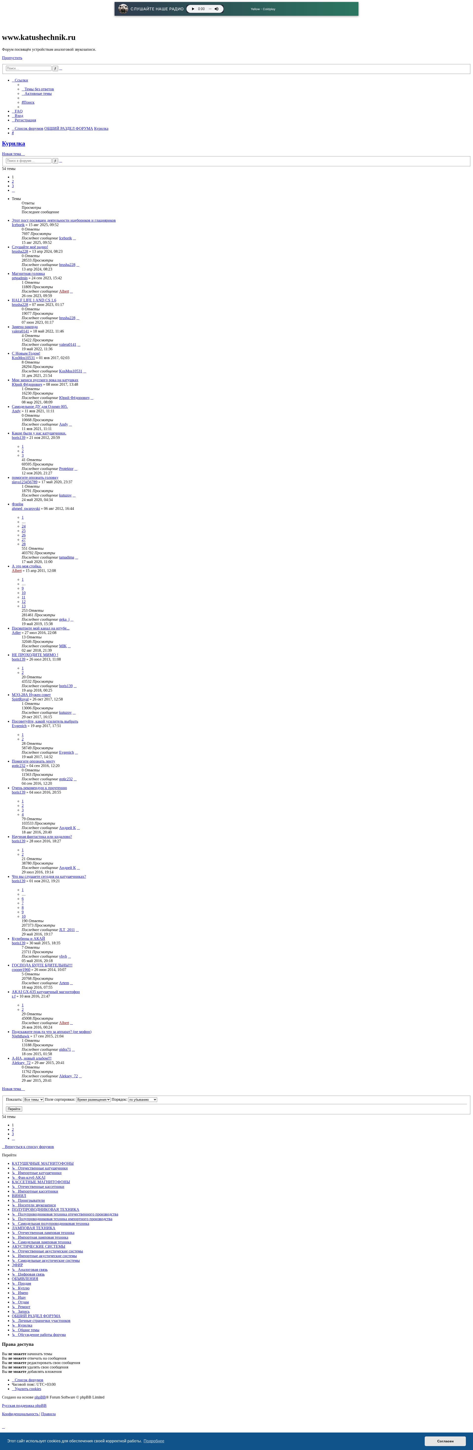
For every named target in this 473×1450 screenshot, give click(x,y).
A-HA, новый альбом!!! (31, 1058)
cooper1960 (21, 969)
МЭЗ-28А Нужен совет (31, 695)
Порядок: (120, 1099)
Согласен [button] (445, 1441)
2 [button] (13, 181)
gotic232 (18, 766)
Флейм (17, 504)
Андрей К (67, 828)
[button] (13, 190)
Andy (16, 411)
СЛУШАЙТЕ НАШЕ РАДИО (157, 8)
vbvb (63, 956)
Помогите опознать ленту (33, 761)
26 (24, 535)
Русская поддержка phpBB (24, 1405)
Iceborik (18, 225)
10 (24, 593)
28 (24, 544)
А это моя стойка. (27, 566)
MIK (63, 646)
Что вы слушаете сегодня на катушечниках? (49, 876)
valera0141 (20, 331)
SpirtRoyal (20, 699)
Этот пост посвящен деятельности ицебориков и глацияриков (64, 220)
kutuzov (65, 495)
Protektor (66, 469)
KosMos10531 (23, 358)
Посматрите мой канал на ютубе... (40, 628)
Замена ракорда (25, 327)
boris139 (18, 437)
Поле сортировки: (60, 1099)
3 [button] (13, 186)
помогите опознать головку (35, 477)
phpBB (40, 1397)
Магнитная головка (28, 273)
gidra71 (65, 1049)
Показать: (14, 1099)
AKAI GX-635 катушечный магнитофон (46, 992)
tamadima (66, 557)
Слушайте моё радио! (30, 247)
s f (14, 996)
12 (24, 602)
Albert (64, 291)
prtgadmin (20, 278)
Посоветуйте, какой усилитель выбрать (45, 721)
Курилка (13, 143)
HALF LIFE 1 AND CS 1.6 (34, 300)
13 (24, 606)
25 (24, 531)
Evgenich (19, 726)
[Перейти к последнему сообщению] (74, 238)
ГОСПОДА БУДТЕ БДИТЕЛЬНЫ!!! (42, 965)
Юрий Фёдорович (27, 384)
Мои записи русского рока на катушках (45, 380)
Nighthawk (20, 1036)
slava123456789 (24, 482)
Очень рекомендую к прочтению (39, 788)
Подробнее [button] (154, 1441)
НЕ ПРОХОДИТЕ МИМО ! (35, 655)
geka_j (64, 619)
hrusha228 (20, 251)
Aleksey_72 (21, 1063)
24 (24, 526)
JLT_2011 (67, 930)
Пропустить (12, 58)
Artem (64, 983)
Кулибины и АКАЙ (28, 938)
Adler (16, 633)
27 (24, 539)
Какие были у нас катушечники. (39, 433)
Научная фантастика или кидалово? (42, 836)
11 (23, 597)
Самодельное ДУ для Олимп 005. (40, 406)
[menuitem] (38, 89)
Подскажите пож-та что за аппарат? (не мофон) (51, 1032)
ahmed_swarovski (26, 508)
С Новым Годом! (26, 353)
